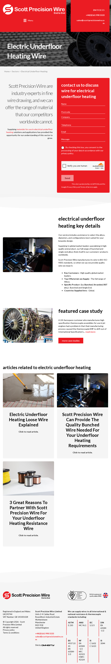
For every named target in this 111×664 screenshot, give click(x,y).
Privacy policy (9, 630)
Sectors (15, 71)
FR (97, 10)
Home (7, 71)
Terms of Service (87, 187)
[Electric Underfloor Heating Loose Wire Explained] (28, 390)
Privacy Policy (72, 187)
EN (94, 10)
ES (103, 10)
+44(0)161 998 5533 (95, 15)
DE (100, 10)
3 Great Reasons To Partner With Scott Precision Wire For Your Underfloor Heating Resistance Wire (28, 515)
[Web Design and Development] (48, 645)
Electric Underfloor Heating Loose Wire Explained (28, 419)
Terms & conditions (11, 633)
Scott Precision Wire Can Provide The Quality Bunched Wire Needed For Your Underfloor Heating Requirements (82, 430)
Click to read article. (28, 431)
